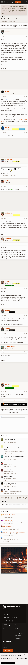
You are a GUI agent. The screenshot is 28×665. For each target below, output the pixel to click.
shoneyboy (5, 175)
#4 (26, 165)
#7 (26, 244)
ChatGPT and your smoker (11, 490)
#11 (26, 352)
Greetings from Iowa (9, 439)
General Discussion (8, 517)
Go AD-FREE (8, 650)
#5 (26, 186)
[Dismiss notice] (25, 6)
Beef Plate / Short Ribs (10, 483)
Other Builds (6, 541)
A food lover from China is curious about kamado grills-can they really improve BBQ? (15, 447)
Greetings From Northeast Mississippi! (14, 456)
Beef (11, 485)
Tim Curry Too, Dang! (9, 514)
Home (4, 628)
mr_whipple (7, 485)
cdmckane (4, 21)
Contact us (5, 633)
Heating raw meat (8, 451)
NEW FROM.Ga (7, 520)
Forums (4, 631)
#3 (26, 132)
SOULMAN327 (7, 478)
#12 (26, 391)
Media (16, 631)
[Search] (26, 2)
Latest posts (4, 511)
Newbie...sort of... (8, 476)
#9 (26, 315)
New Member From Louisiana (12, 463)
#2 (26, 96)
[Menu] (2, 2)
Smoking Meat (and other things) (19, 634)
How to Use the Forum (18, 451)
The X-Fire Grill (7, 538)
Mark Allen (6, 458)
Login (4, 644)
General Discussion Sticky (15, 491)
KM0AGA (6, 491)
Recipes (17, 628)
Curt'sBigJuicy (7, 441)
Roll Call (14, 441)
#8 (26, 288)
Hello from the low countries (11, 470)
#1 (26, 36)
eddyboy (6, 471)
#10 (26, 333)
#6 (26, 218)
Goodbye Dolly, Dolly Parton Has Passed (14, 532)
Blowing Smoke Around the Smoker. (12, 529)
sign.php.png (4, 173)
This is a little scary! (8, 526)
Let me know (5, 12)
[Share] (25, 37)
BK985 (5, 464)
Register (5, 647)
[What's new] (23, 2)
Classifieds (17, 638)
